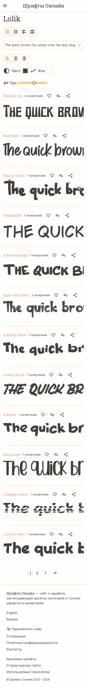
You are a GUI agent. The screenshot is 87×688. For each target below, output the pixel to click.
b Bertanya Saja (15, 255)
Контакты (14, 649)
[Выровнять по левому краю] (7, 58)
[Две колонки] (16, 32)
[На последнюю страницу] (55, 572)
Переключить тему (26, 629)
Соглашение (16, 636)
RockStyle (11, 136)
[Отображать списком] (7, 32)
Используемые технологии (28, 672)
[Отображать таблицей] (32, 32)
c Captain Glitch (15, 494)
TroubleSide (12, 215)
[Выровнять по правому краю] (24, 58)
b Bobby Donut (15, 335)
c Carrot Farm (14, 534)
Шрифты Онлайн (43, 5)
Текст (15, 71)
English (11, 613)
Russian (12, 619)
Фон (41, 71)
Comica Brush (13, 375)
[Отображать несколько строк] (24, 32)
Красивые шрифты (21, 659)
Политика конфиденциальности (32, 643)
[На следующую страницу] (45, 572)
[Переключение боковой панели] (5, 6)
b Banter (9, 415)
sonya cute (11, 455)
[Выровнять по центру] (16, 58)
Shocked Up (12, 96)
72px (13, 83)
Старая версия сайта (23, 665)
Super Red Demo (16, 295)
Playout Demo (14, 176)
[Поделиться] (68, 96)
